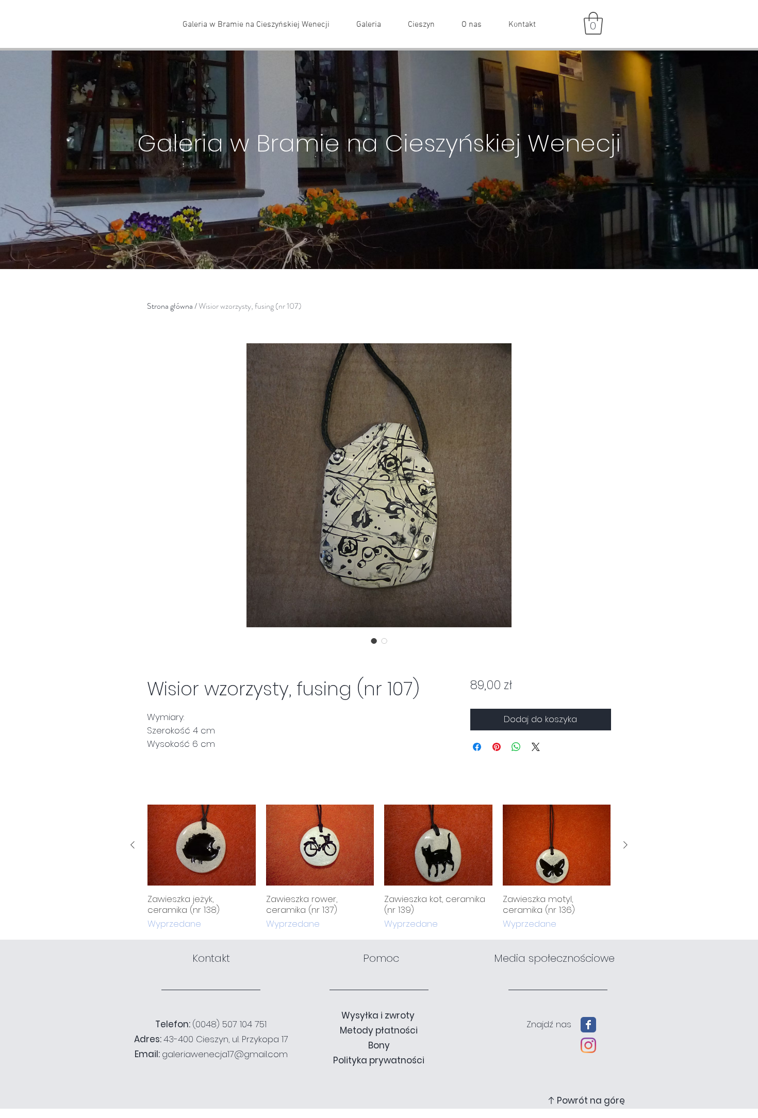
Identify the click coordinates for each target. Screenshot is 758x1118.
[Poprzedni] (132, 845)
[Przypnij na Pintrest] (496, 747)
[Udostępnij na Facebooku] (477, 747)
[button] (593, 23)
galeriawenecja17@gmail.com (225, 1054)
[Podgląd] (201, 845)
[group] (379, 867)
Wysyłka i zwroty (379, 1015)
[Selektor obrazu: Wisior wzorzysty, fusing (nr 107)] (374, 641)
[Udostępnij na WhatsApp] (516, 747)
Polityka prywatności (378, 1060)
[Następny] (625, 845)
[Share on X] (536, 747)
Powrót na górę (591, 1100)
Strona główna (170, 306)
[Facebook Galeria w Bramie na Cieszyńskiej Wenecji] (588, 1024)
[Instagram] (588, 1045)
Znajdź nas (548, 1024)
